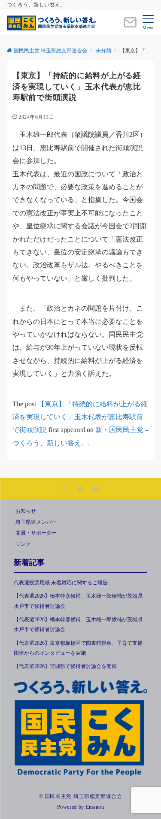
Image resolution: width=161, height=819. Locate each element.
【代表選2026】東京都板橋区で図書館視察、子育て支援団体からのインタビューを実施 (78, 648)
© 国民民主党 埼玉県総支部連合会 (80, 796)
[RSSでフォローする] (95, 489)
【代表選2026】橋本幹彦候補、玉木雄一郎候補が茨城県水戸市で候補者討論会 (78, 601)
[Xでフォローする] (65, 489)
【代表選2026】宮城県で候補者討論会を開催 (68, 666)
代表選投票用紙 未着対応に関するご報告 (61, 583)
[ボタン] (130, 26)
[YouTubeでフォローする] (80, 489)
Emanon (95, 807)
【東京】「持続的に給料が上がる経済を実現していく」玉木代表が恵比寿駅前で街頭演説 (80, 417)
